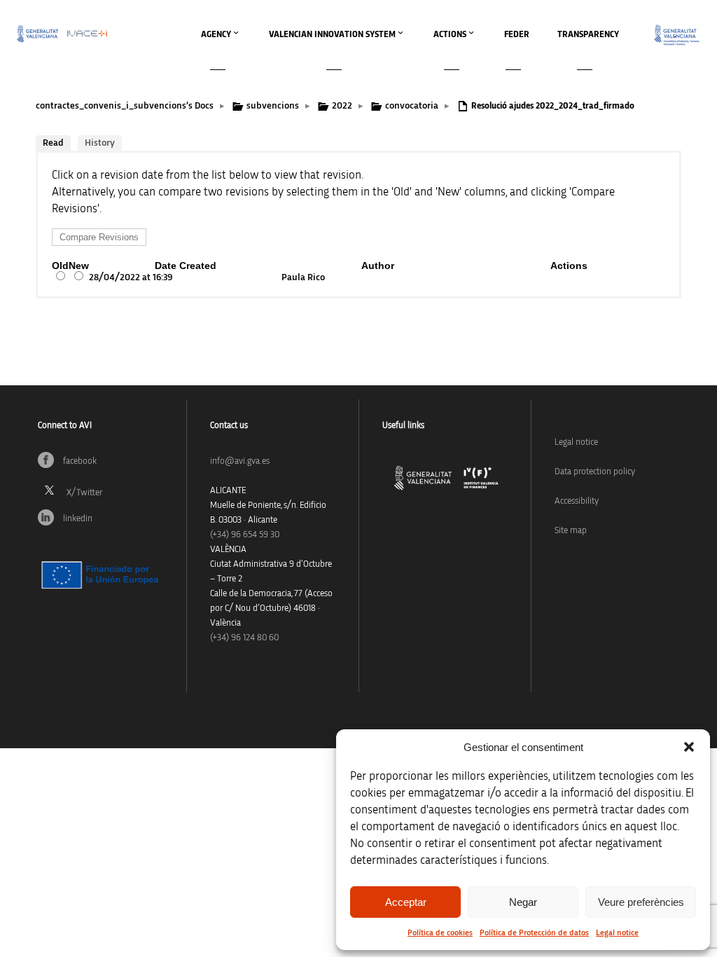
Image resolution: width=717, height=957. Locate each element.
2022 (342, 106)
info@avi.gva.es (240, 461)
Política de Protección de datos (534, 932)
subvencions (272, 106)
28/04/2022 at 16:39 (130, 277)
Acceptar (405, 902)
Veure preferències (641, 902)
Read (53, 143)
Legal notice (617, 932)
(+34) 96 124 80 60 (244, 637)
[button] (689, 747)
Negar (523, 902)
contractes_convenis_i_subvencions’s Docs (125, 106)
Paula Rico (303, 277)
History (100, 143)
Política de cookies (440, 932)
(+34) (244, 534)
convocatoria (411, 106)
